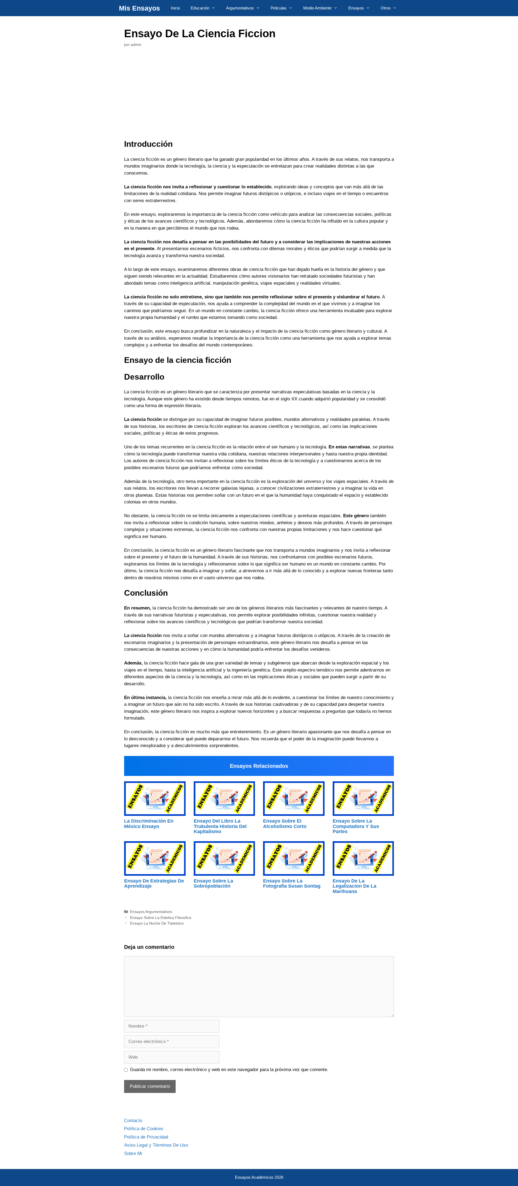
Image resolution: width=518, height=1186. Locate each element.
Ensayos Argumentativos (151, 911)
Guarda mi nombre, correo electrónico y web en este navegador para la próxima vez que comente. (229, 1069)
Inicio (175, 8)
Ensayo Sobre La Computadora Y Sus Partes (356, 826)
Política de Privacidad (146, 1137)
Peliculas (279, 8)
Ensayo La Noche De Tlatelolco (157, 923)
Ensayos (356, 8)
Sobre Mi (133, 1153)
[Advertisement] (259, 94)
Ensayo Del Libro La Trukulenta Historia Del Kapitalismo (220, 826)
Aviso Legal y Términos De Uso (156, 1145)
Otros (386, 8)
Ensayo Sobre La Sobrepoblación (213, 883)
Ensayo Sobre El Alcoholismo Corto (284, 823)
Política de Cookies (143, 1128)
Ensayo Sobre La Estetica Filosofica (160, 917)
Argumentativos (240, 8)
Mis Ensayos (139, 8)
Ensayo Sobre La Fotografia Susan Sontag (292, 883)
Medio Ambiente (317, 8)
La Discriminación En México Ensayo (148, 823)
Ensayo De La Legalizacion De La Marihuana (354, 886)
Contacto (133, 1120)
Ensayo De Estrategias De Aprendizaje (154, 883)
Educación (200, 8)
